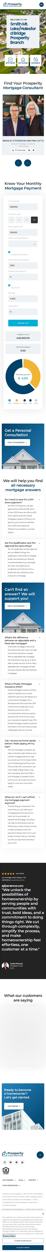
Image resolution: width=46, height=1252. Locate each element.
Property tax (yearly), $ (17, 271)
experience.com (18, 880)
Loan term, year (14, 214)
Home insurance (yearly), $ (18, 260)
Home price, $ (13, 201)
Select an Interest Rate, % (18, 238)
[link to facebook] (10, 1162)
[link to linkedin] (16, 1162)
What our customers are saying (23, 997)
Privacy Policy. (9, 1236)
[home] (13, 4)
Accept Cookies (23, 1247)
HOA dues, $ (13, 306)
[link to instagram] (4, 1162)
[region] (23, 1231)
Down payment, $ (15, 227)
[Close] (43, 1213)
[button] (41, 4)
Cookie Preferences (23, 1241)
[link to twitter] (22, 1162)
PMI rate (11, 293)
